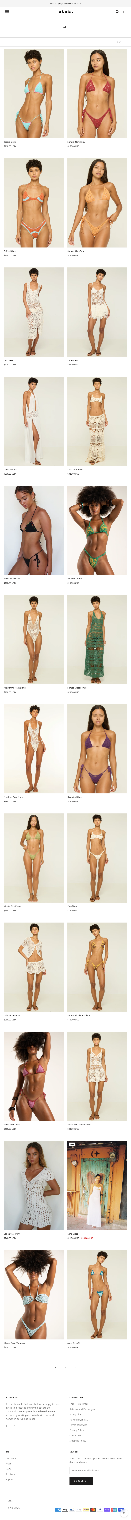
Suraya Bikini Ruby (76, 141)
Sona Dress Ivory (12, 1233)
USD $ (10, 1501)
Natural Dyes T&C (78, 1419)
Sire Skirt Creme (74, 469)
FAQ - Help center (78, 1403)
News (9, 1468)
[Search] (117, 11)
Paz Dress (8, 360)
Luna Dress (72, 1233)
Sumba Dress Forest (76, 687)
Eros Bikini (72, 906)
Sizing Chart (76, 1414)
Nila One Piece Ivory (13, 797)
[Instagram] (14, 1426)
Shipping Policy (77, 1440)
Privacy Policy (76, 1430)
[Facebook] (7, 1426)
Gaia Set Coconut (12, 1015)
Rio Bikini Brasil (74, 578)
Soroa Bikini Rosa (12, 1124)
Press (8, 1463)
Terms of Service (78, 1424)
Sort (119, 42)
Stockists (10, 1474)
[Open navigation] (7, 11)
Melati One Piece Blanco (15, 687)
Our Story (11, 1458)
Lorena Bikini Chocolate (78, 1015)
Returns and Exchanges (82, 1409)
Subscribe (81, 1481)
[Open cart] (124, 11)
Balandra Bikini (74, 797)
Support (10, 1479)
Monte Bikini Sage (12, 906)
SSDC (21, 1511)
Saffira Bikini (9, 251)
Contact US (75, 1435)
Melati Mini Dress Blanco (79, 1124)
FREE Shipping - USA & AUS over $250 (65, 3)
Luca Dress (72, 360)
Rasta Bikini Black (12, 578)
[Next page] (76, 1367)
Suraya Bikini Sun (75, 251)
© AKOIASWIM (14, 1508)
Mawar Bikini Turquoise (15, 1343)
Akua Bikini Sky (74, 1343)
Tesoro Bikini (10, 141)
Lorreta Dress (10, 469)
